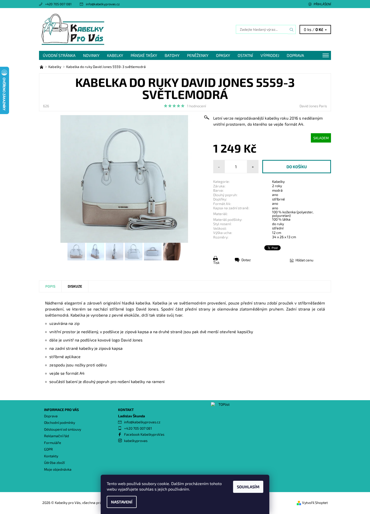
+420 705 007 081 (58, 4)
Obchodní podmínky (59, 422)
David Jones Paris (313, 106)
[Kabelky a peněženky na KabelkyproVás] (42, 66)
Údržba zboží (54, 462)
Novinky (91, 55)
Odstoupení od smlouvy (62, 429)
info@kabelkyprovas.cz (103, 4)
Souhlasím (248, 486)
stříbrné (278, 199)
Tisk (216, 262)
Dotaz (246, 260)
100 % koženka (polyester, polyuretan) (292, 214)
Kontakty (51, 456)
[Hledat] (292, 29)
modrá (277, 190)
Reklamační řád (56, 436)
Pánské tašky (144, 55)
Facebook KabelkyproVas (144, 434)
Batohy (172, 55)
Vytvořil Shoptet (315, 502)
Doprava (295, 55)
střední (277, 228)
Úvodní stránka (59, 55)
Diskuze (75, 286)
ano (275, 194)
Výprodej (270, 55)
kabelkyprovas (135, 440)
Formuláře (52, 442)
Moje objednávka (57, 469)
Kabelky (115, 55)
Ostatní (245, 55)
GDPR (48, 449)
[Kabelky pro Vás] (73, 28)
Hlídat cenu (304, 260)
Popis (50, 286)
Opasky (223, 55)
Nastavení (121, 501)
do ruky (278, 224)
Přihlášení (322, 4)
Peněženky (197, 55)
